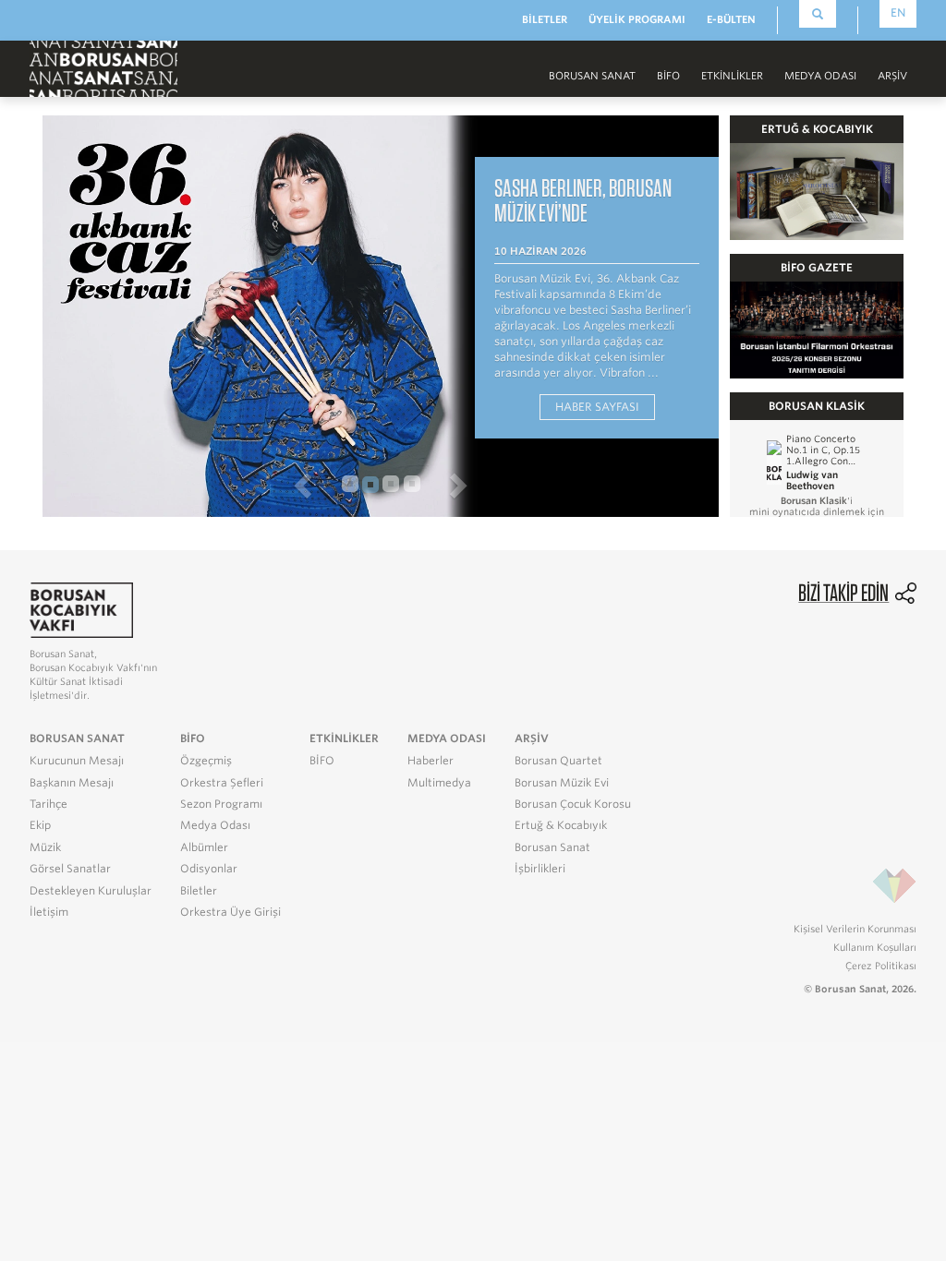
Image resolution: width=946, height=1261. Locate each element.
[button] (188, 484)
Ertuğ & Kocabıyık (561, 825)
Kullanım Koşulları (874, 947)
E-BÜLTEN (731, 19)
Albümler (204, 847)
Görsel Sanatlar (70, 868)
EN (898, 12)
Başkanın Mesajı (72, 782)
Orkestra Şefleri (221, 782)
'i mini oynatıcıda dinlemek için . (816, 511)
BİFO (668, 75)
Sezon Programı (221, 804)
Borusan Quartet (558, 760)
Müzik (45, 847)
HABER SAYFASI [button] (597, 407)
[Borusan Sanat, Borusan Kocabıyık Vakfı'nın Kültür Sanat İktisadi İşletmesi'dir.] (81, 609)
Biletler (198, 890)
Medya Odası (215, 825)
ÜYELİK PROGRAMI (636, 19)
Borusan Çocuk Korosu (573, 804)
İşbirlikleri (540, 868)
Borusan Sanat (552, 847)
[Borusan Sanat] (103, 67)
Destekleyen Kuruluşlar (91, 890)
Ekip (40, 825)
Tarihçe (48, 804)
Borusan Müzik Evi (562, 782)
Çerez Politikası (880, 965)
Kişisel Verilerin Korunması (855, 928)
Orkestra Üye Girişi (230, 912)
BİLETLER (544, 19)
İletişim (49, 912)
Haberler (430, 760)
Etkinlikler (732, 75)
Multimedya (439, 782)
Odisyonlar (208, 868)
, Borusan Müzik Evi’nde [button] (583, 200)
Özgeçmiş (206, 760)
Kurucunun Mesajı (77, 760)
